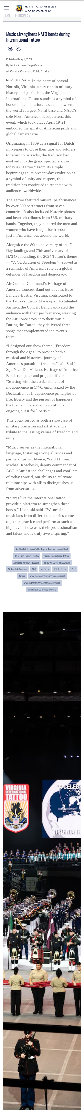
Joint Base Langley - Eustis (27, 556)
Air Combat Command (17, 569)
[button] (6, 8)
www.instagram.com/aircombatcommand (42, 583)
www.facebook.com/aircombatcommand (47, 576)
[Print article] (10, 48)
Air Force (45, 569)
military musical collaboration (57, 562)
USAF (73, 569)
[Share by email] (18, 48)
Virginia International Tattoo (56, 556)
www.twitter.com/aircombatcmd (42, 589)
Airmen (22, 576)
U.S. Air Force (60, 569)
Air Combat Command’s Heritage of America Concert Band (42, 549)
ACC (34, 569)
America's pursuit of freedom (26, 562)
